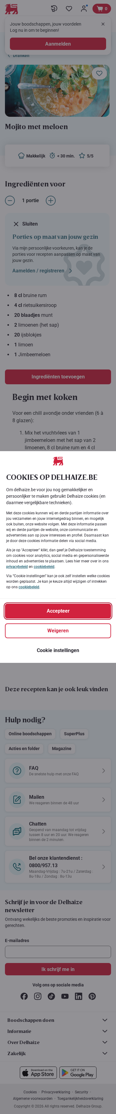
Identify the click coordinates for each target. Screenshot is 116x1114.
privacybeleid (17, 567)
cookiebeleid (44, 567)
